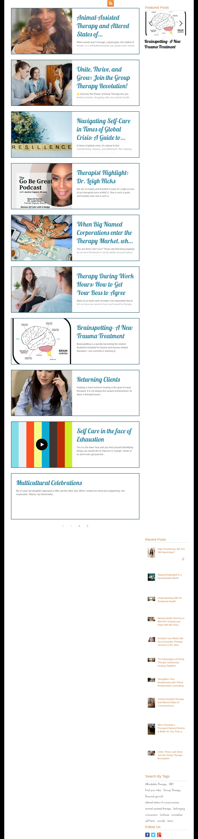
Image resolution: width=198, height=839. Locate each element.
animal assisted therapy (158, 808)
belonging (179, 808)
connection (151, 815)
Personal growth (154, 796)
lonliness (164, 815)
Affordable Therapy (156, 784)
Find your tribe (153, 790)
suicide (161, 821)
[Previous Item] (150, 24)
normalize (177, 815)
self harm (150, 821)
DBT (171, 784)
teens (170, 821)
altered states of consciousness (162, 802)
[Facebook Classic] (147, 835)
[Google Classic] (159, 835)
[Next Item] (181, 24)
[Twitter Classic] (153, 835)
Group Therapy (172, 790)
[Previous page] (63, 525)
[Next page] (87, 525)
